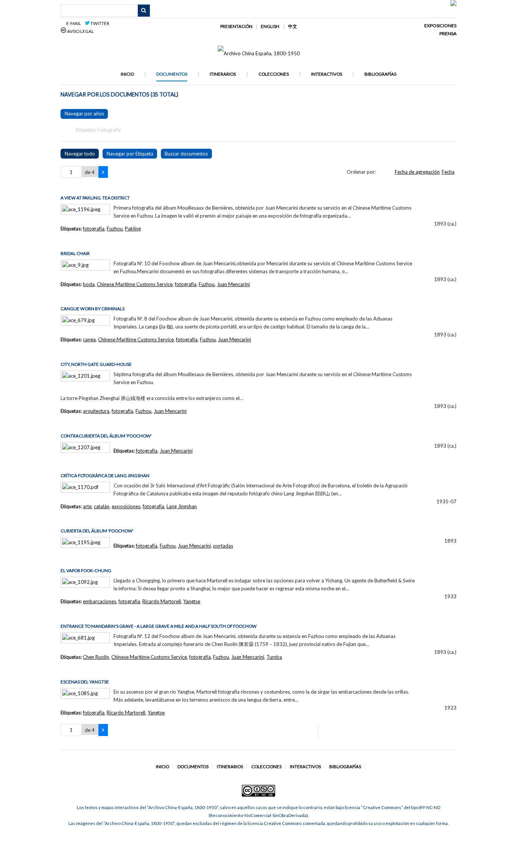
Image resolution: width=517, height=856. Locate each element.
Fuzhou (115, 229)
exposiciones (126, 506)
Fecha (448, 172)
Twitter (99, 23)
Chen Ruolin (96, 657)
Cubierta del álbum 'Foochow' (97, 530)
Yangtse (191, 601)
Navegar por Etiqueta (130, 154)
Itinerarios (223, 74)
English (270, 26)
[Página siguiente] (103, 172)
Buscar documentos (186, 154)
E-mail (74, 23)
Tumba (274, 657)
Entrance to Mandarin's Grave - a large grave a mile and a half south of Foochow (159, 626)
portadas (223, 546)
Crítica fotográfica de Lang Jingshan (105, 475)
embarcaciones (99, 601)
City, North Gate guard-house (96, 364)
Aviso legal (80, 31)
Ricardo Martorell (161, 601)
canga (89, 339)
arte (87, 506)
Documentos (171, 74)
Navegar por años (84, 114)
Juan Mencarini (233, 284)
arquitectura (96, 411)
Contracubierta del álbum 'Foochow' (106, 435)
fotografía (93, 229)
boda (89, 284)
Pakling (133, 229)
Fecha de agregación (417, 172)
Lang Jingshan (182, 506)
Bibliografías (380, 74)
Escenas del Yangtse (85, 681)
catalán (101, 506)
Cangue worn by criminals (93, 308)
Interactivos (326, 74)
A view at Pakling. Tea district (95, 197)
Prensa (447, 33)
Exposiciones (440, 25)
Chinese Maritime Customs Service (135, 284)
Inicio (127, 74)
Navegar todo (80, 154)
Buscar (144, 11)
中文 (292, 26)
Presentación (236, 26)
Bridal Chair (75, 253)
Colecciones (273, 74)
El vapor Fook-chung (86, 570)
